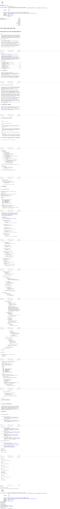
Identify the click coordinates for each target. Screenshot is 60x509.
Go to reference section (3, 508)
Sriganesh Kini (12, 13)
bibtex (11, 15)
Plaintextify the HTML (9, 505)
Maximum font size (2, 506)
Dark (2, 2)
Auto (2, 3)
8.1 (0, 414)
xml (8, 15)
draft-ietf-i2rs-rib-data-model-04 (8, 429)
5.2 (0, 352)
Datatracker (1, 486)
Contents (4, 504)
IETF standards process (44, 493)
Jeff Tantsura (32, 13)
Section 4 (9, 214)
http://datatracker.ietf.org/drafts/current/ (11, 43)
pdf (9, 15)
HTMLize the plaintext (3, 505)
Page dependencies (11, 506)
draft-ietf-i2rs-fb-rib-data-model (11, 499)
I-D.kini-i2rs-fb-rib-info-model (13, 77)
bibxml (12, 15)
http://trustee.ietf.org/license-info (6, 56)
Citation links (1, 507)
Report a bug (9, 16)
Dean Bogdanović (28, 13)
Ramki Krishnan (24, 13)
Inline (27, 12)
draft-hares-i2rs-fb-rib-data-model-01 (11, 218)
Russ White (35, 13)
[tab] (2, 489)
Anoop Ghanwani (20, 13)
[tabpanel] (30, 497)
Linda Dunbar (15, 13)
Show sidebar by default (3, 502)
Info (1, 504)
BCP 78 (10, 55)
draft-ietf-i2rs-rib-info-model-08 (13, 432)
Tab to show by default (2, 503)
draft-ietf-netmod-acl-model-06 (8, 435)
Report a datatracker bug (3, 501)
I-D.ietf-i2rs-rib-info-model (13, 98)
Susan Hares (9, 13)
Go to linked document (9, 508)
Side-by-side (25, 12)
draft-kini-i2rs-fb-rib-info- (16, 438)
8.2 (0, 440)
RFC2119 (15, 107)
